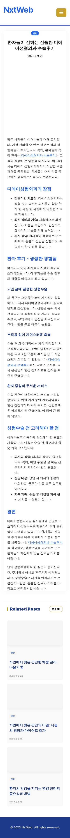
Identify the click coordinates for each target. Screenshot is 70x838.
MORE (56, 609)
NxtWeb (18, 10)
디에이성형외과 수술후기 (38, 155)
